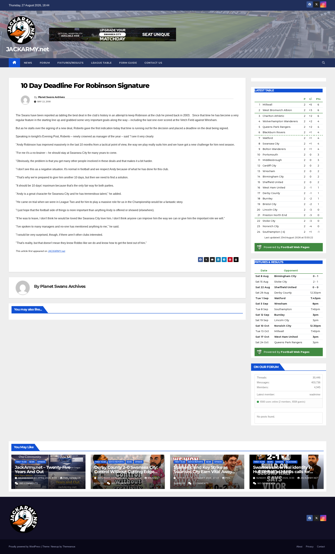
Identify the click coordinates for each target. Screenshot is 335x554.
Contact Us (153, 62)
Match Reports (116, 462)
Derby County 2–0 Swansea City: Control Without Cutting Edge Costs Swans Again (126, 472)
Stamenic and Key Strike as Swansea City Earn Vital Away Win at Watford (203, 472)
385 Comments (28, 483)
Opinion (41, 462)
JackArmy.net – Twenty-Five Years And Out (42, 469)
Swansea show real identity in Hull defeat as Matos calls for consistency (282, 472)
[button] (323, 62)
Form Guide (128, 62)
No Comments (120, 483)
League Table (101, 62)
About (299, 546)
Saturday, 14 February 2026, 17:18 (120, 478)
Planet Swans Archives (51, 97)
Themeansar (69, 546)
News (28, 62)
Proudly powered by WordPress (25, 546)
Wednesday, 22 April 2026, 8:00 (38, 478)
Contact (321, 546)
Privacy (310, 546)
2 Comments (201, 483)
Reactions (291, 462)
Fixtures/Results (70, 62)
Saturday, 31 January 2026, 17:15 (198, 478)
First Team (21, 462)
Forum (45, 62)
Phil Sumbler (72, 478)
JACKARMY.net (27, 49)
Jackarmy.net (309, 478)
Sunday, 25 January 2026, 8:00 (275, 478)
